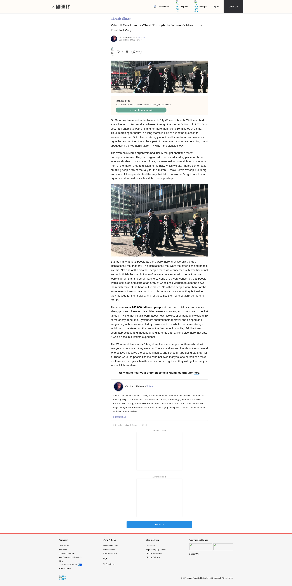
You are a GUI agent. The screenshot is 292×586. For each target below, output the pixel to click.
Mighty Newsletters (154, 553)
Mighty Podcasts (153, 557)
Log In (216, 6)
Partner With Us (109, 549)
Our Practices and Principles (70, 557)
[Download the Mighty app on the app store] (200, 547)
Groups (203, 6)
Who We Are (64, 545)
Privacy (224, 578)
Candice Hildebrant (127, 37)
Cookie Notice (65, 568)
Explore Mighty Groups (156, 549)
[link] (61, 6)
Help (61, 561)
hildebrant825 (120, 417)
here (196, 372)
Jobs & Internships (67, 553)
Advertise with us (110, 553)
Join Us (233, 6)
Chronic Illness (121, 18)
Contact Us (150, 545)
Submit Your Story (110, 545)
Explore (184, 6)
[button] (141, 37)
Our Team (63, 549)
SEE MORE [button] (159, 524)
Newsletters (164, 6)
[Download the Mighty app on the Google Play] (224, 547)
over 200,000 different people (144, 307)
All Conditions (109, 564)
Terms (230, 578)
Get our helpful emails (141, 110)
